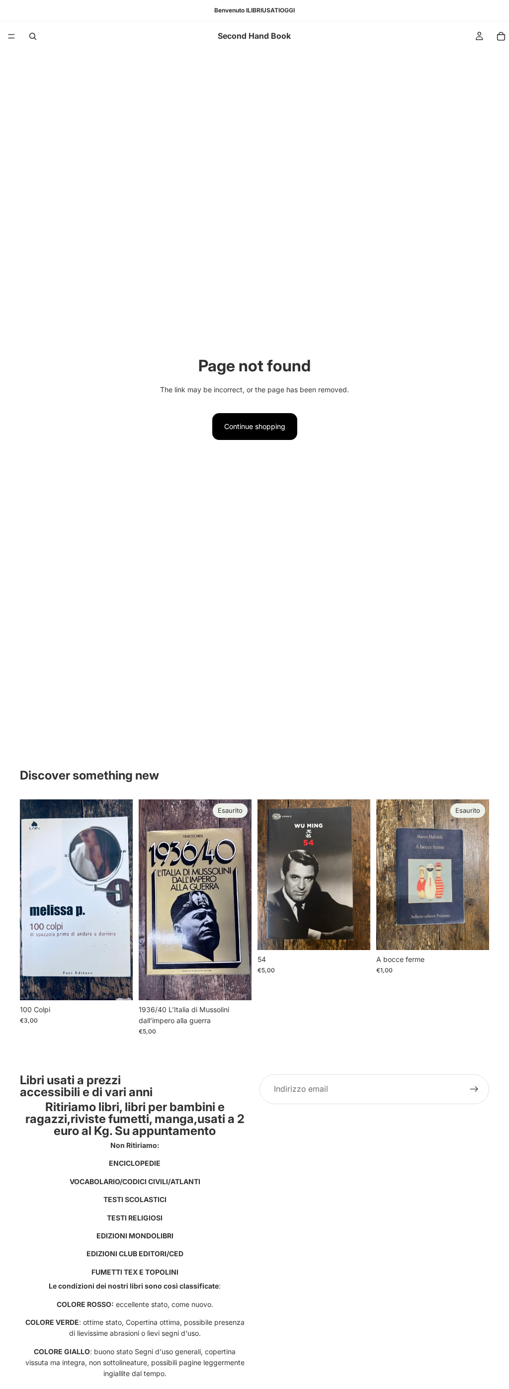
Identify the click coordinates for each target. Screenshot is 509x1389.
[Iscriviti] (474, 1089)
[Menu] (11, 36)
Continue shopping (254, 426)
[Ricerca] (33, 36)
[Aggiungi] (117, 985)
